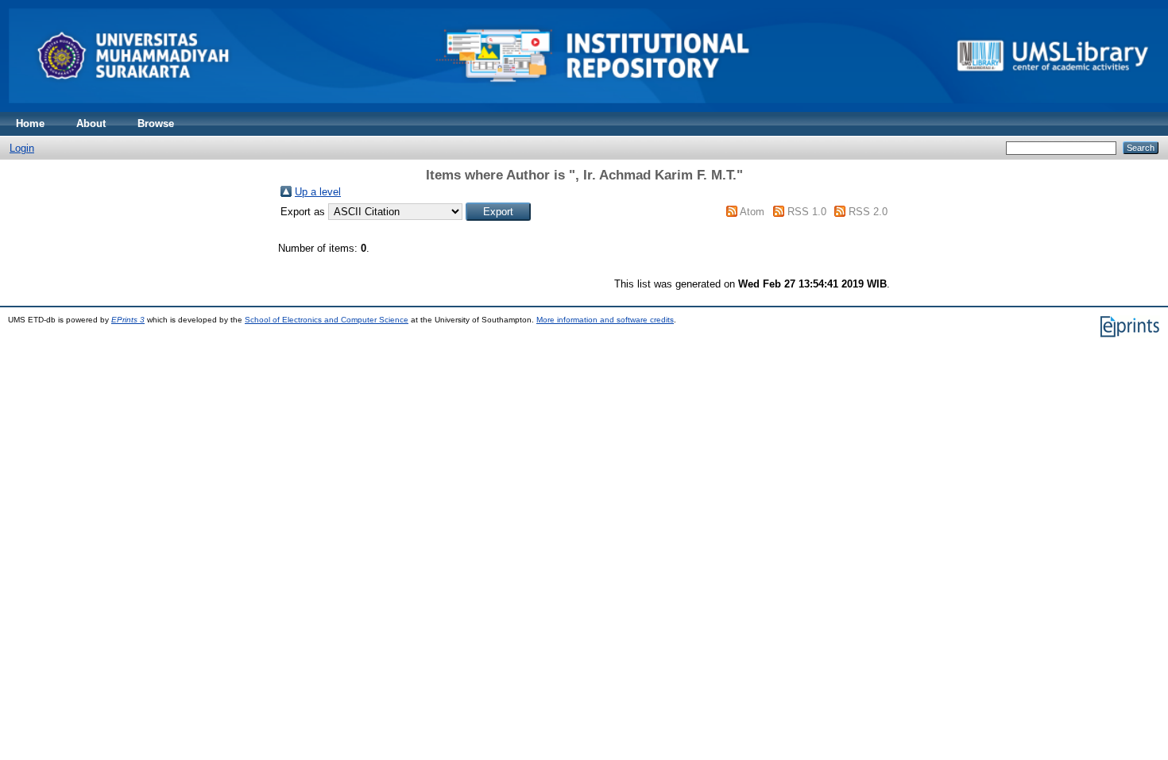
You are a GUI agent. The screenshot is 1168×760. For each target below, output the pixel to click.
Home (30, 123)
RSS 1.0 (806, 212)
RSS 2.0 (868, 212)
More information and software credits (605, 319)
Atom (752, 212)
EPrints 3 (128, 319)
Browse (155, 123)
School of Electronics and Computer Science (326, 319)
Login (22, 148)
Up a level (318, 192)
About (91, 123)
